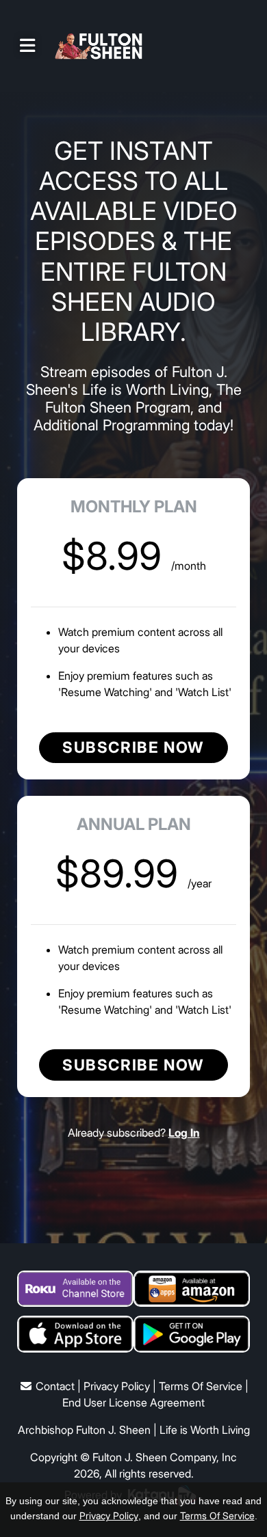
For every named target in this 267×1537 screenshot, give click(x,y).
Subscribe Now (133, 747)
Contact (55, 1386)
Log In (184, 1132)
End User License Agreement (133, 1402)
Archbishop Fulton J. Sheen (84, 1430)
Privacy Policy (117, 1386)
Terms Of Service (200, 1386)
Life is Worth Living (205, 1430)
